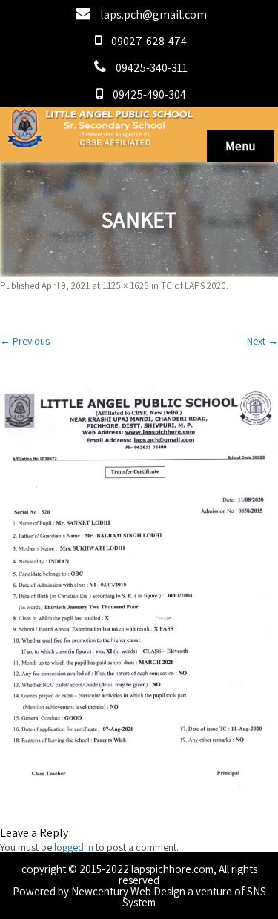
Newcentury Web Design (128, 891)
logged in (73, 847)
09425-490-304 (149, 94)
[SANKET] (139, 588)
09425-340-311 (152, 68)
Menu (240, 146)
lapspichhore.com (172, 869)
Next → (262, 341)
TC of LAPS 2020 (193, 285)
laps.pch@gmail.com (153, 14)
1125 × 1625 (125, 285)
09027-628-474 (149, 41)
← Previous (25, 341)
